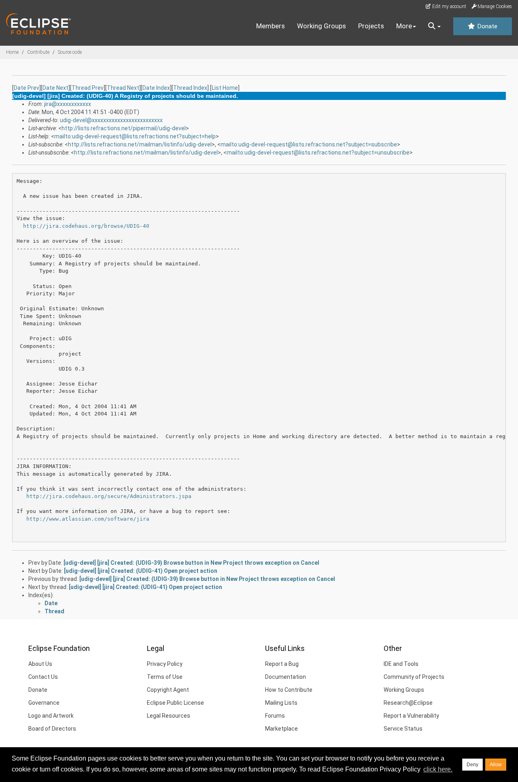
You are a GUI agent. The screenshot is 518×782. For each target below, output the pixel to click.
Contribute (38, 52)
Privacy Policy (165, 664)
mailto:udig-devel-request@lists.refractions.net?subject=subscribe (309, 144)
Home (12, 52)
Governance (43, 702)
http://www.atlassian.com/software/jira (87, 519)
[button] (434, 26)
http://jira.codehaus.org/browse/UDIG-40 (86, 226)
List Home (225, 88)
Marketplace (281, 728)
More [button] (404, 26)
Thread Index (190, 88)
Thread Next (123, 88)
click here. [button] (437, 769)
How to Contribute (288, 690)
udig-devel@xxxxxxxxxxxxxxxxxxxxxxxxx (111, 120)
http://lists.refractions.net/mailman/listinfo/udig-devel (140, 144)
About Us (40, 664)
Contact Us (43, 677)
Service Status (403, 728)
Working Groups (321, 26)
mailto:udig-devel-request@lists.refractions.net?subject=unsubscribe (318, 152)
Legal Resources (168, 715)
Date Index (156, 88)
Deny (472, 764)
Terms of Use (165, 677)
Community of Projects (414, 677)
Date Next (55, 88)
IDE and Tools (401, 664)
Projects (371, 26)
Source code (70, 52)
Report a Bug (282, 664)
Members (270, 26)
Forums (275, 715)
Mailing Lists (281, 702)
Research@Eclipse (408, 702)
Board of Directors (52, 728)
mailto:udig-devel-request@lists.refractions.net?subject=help (135, 136)
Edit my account (448, 6)
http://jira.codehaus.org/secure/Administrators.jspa (108, 496)
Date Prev (26, 88)
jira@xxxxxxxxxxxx (67, 104)
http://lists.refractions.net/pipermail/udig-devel (124, 128)
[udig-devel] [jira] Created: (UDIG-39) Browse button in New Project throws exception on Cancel (191, 562)
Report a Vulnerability (411, 715)
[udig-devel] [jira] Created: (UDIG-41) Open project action (140, 571)
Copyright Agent (168, 690)
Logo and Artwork (51, 715)
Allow (496, 764)
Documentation (285, 677)
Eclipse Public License (175, 702)
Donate (486, 26)
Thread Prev (88, 88)
